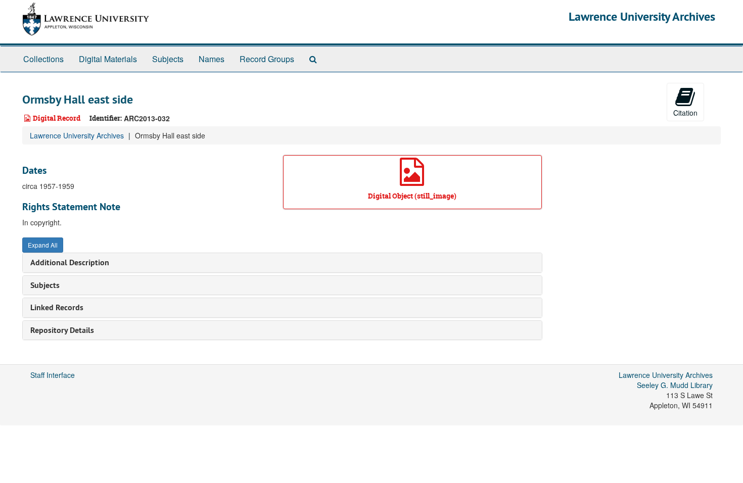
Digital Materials (108, 59)
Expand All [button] (43, 244)
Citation (685, 113)
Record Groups (267, 59)
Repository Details (62, 330)
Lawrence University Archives (642, 16)
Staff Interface (52, 375)
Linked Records (56, 307)
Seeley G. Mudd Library (675, 385)
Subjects (167, 59)
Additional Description (69, 262)
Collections (43, 59)
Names (211, 59)
